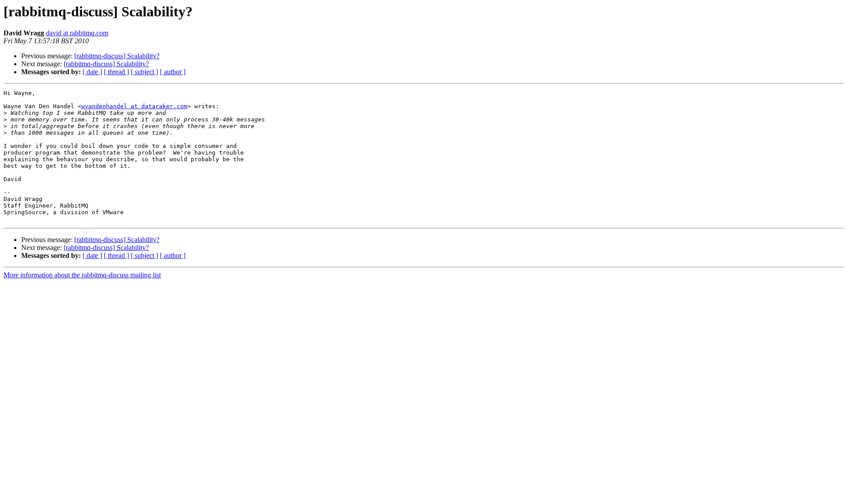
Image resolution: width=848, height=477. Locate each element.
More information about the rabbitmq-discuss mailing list (82, 275)
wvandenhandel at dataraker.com (134, 106)
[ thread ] (116, 72)
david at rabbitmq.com (77, 33)
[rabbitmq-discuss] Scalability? (116, 56)
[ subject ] (144, 72)
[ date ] (92, 72)
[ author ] (173, 72)
